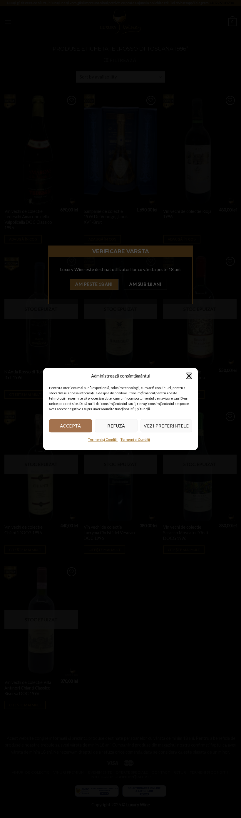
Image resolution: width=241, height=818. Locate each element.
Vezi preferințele (166, 425)
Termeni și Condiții (103, 439)
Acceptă (70, 425)
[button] (189, 376)
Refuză (116, 425)
